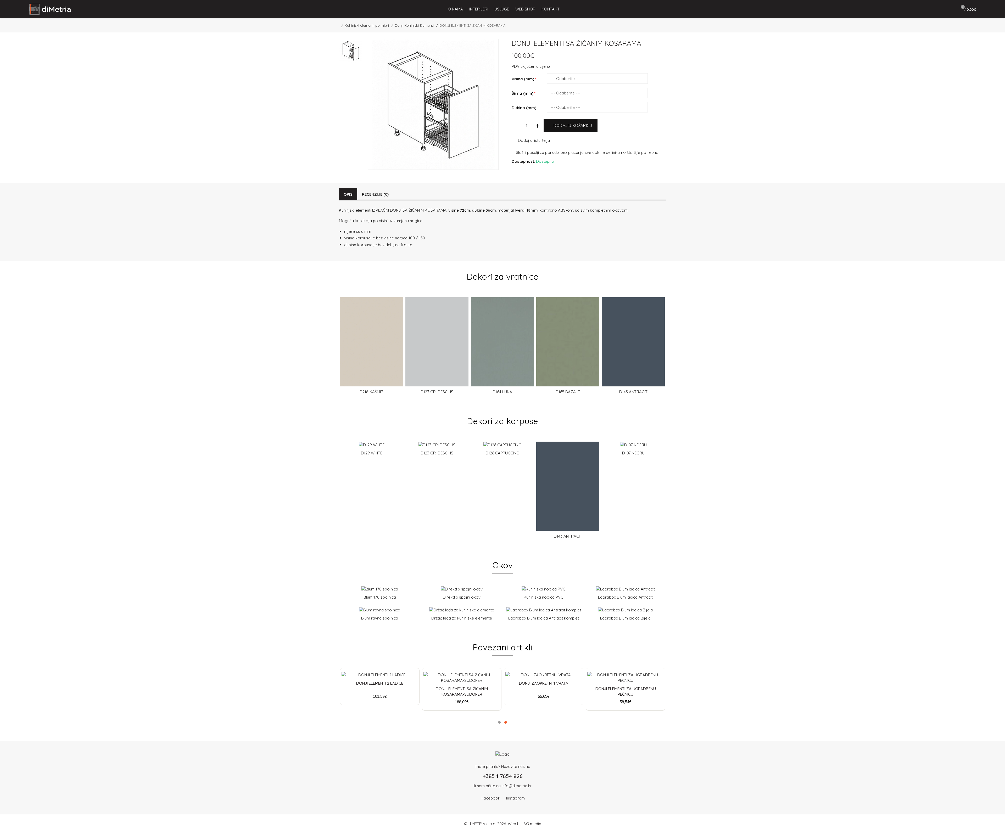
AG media (532, 823)
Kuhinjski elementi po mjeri (367, 25)
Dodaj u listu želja (534, 140)
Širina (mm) (522, 93)
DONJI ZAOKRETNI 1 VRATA (543, 683)
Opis (348, 194)
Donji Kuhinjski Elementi (414, 25)
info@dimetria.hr (517, 785)
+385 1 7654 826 (503, 776)
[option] (371, 348)
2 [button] (505, 722)
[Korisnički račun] (948, 9)
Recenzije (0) (375, 194)
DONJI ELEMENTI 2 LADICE (379, 683)
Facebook (491, 798)
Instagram (515, 798)
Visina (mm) (523, 78)
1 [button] (499, 722)
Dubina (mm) (524, 107)
